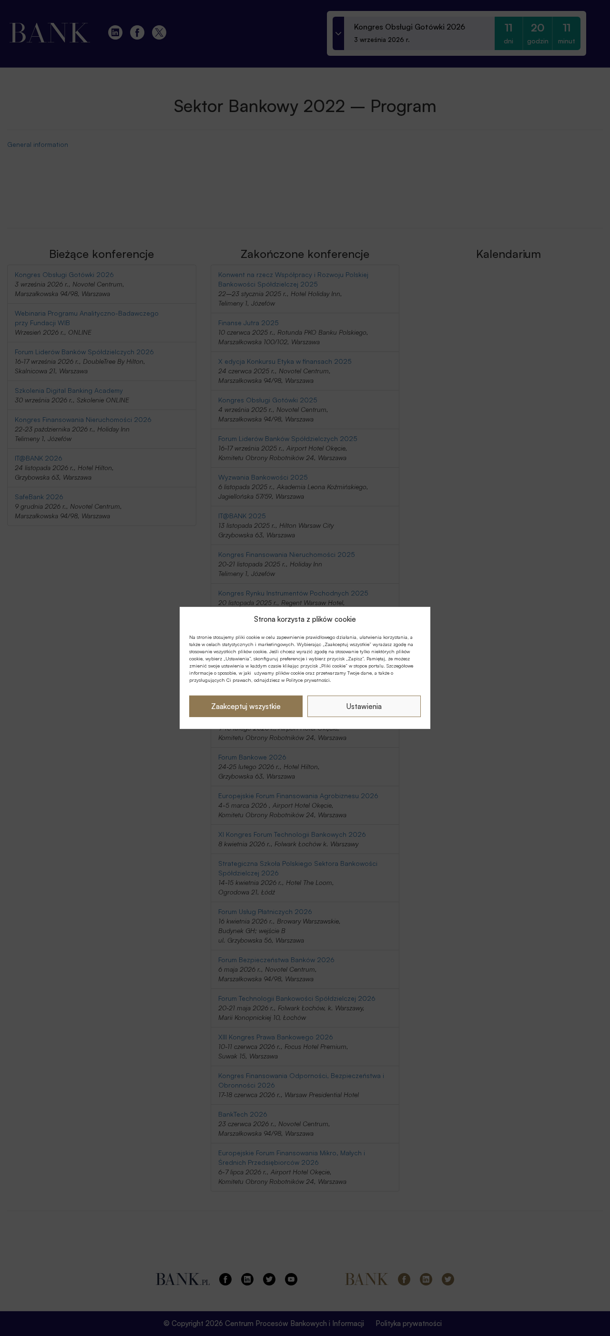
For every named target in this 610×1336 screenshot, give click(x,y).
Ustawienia (364, 706)
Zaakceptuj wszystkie (246, 706)
